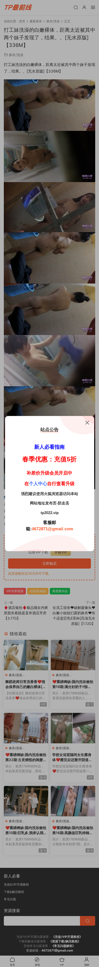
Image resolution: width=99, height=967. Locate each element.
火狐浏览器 (53, 493)
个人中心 (38, 483)
